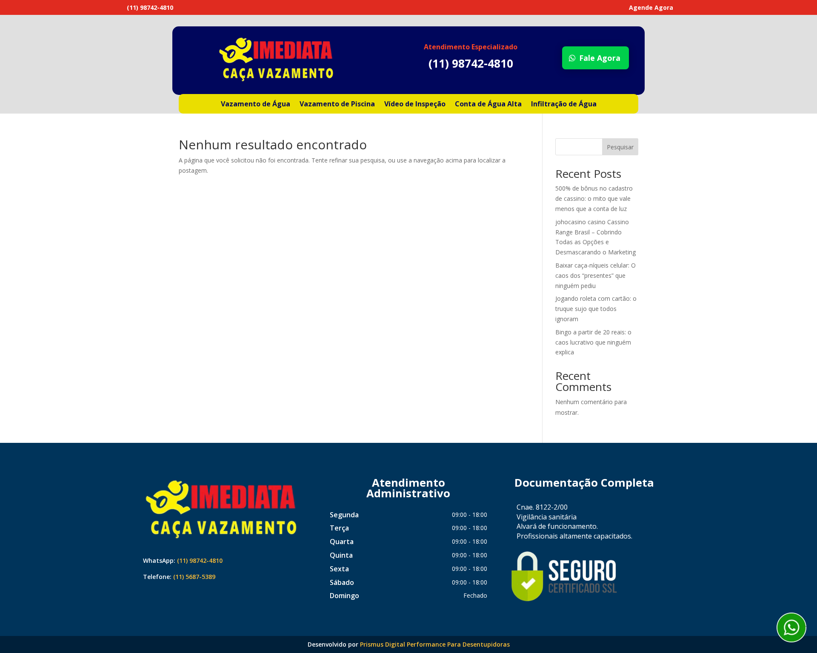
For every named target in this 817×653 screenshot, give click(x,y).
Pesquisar (620, 147)
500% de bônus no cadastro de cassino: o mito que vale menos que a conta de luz (594, 198)
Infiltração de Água (564, 104)
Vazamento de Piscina (337, 104)
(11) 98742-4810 (200, 560)
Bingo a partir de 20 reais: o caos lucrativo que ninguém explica (593, 342)
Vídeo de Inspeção (415, 104)
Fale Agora (599, 58)
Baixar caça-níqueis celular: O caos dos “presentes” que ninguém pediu (595, 275)
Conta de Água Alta (488, 104)
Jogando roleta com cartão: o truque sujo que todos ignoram (596, 308)
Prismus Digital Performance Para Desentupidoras (435, 644)
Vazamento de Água (255, 104)
